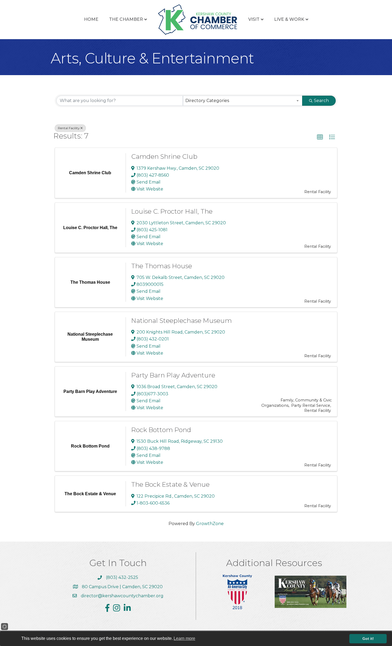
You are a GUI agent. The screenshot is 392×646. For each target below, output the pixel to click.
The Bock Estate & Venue (170, 484)
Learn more (184, 638)
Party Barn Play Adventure (173, 375)
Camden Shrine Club (164, 156)
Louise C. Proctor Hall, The (172, 211)
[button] (320, 137)
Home (91, 19)
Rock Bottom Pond (161, 430)
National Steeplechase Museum (181, 320)
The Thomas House (161, 266)
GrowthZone (210, 523)
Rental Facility (69, 128)
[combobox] (243, 101)
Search (321, 100)
